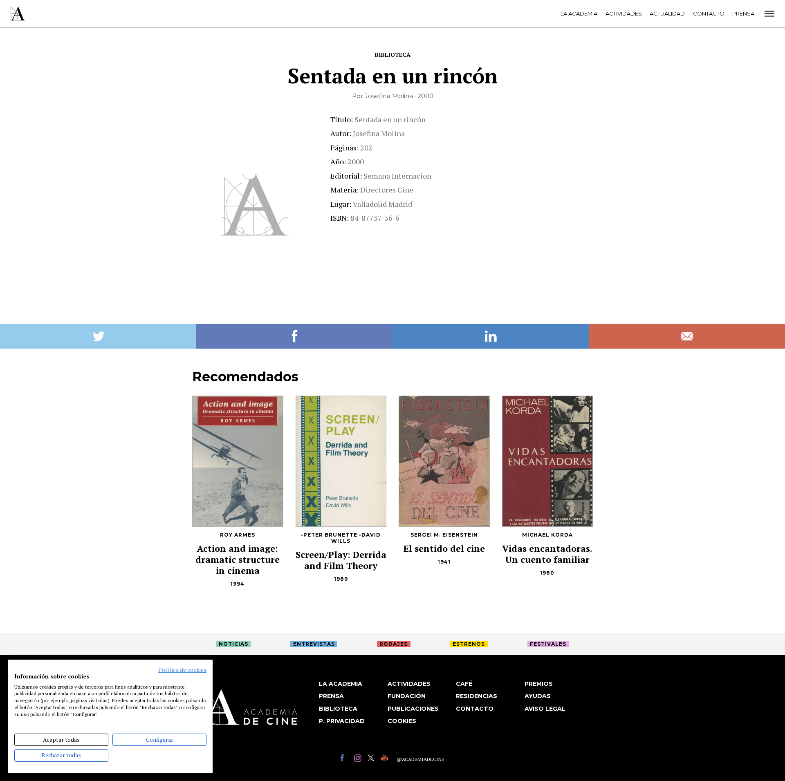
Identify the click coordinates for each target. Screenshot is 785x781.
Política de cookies (182, 670)
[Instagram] (358, 759)
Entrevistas (314, 644)
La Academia (579, 13)
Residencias (476, 696)
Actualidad (667, 13)
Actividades (624, 13)
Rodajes (393, 644)
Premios (539, 683)
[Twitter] (372, 759)
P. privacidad (342, 721)
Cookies (402, 721)
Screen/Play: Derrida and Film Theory (341, 559)
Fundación (407, 696)
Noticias (233, 644)
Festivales (548, 644)
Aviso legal (545, 708)
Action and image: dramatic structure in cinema (237, 559)
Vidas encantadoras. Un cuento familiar (547, 553)
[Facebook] (345, 759)
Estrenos (469, 644)
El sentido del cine (444, 548)
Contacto (708, 13)
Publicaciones (413, 708)
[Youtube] (385, 759)
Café (464, 683)
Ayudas (538, 696)
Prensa (743, 13)
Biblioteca (392, 54)
